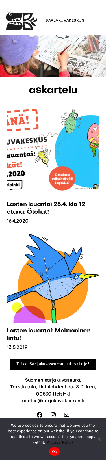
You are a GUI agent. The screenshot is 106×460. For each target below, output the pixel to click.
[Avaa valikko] (98, 21)
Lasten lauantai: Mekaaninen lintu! (48, 334)
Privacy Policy (59, 442)
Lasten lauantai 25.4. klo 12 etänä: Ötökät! (46, 208)
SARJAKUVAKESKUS (65, 21)
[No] (99, 439)
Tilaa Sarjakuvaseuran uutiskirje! (53, 364)
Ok (54, 451)
